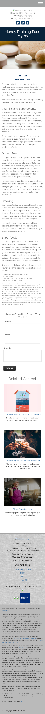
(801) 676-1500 (21, 13)
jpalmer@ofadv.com (25, 18)
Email (7, 335)
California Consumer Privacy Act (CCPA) (25, 638)
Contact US (22, 580)
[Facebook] (27, 23)
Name (8, 321)
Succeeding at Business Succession (22, 460)
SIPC (22, 576)
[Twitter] (18, 23)
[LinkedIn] (23, 23)
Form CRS (23, 701)
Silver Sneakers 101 (22, 509)
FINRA (22, 573)
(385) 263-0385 (25, 16)
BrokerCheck (5, 610)
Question (7, 348)
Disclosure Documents (22, 569)
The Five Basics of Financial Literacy (22, 414)
